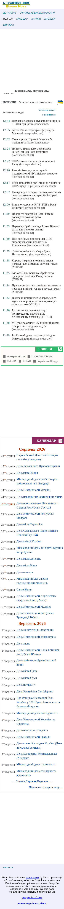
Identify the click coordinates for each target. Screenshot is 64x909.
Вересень (42, 781)
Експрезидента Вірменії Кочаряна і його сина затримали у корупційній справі (36, 194)
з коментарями (48, 115)
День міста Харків (28, 472)
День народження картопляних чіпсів (39, 496)
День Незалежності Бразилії (33, 736)
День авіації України (29, 541)
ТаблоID (11, 361)
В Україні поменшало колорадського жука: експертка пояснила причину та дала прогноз (35, 301)
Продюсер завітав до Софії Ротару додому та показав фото (32, 215)
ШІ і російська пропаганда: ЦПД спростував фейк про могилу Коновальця (32, 242)
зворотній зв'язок (32, 897)
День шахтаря (25, 572)
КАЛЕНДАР (22, 19)
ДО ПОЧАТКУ (10, 13)
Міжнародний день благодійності (37, 713)
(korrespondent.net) (38, 123)
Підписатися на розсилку (46, 787)
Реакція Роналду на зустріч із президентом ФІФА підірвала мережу (34, 172)
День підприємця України (32, 730)
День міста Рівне (27, 565)
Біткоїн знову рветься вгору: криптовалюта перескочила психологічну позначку (29, 313)
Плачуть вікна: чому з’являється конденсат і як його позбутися (31, 150)
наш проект (32, 877)
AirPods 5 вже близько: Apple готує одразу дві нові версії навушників (33, 274)
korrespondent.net (15, 356)
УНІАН (26, 361)
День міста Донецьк (29, 558)
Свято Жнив (24, 589)
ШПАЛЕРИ (9, 25)
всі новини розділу (47, 110)
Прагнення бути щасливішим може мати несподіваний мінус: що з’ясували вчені (36, 287)
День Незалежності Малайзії (34, 606)
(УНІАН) (17, 266)
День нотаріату (26, 684)
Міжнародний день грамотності (36, 764)
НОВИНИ (8, 19)
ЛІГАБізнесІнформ (41, 356)
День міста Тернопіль (29, 524)
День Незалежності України (33, 489)
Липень (20, 781)
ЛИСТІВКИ (50, 19)
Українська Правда (47, 361)
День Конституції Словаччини (35, 629)
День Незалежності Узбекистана (36, 636)
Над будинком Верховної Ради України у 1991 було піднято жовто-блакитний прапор (38, 702)
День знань (23, 643)
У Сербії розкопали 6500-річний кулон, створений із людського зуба (35, 324)
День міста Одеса (27, 670)
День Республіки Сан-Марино (35, 691)
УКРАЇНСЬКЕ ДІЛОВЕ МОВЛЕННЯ (37, 13)
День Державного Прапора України (38, 466)
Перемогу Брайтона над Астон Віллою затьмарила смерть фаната (35, 228)
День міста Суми (27, 677)
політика (8, 867)
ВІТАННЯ (36, 19)
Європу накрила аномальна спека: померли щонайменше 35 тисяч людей (35, 262)
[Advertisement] (32, 59)
